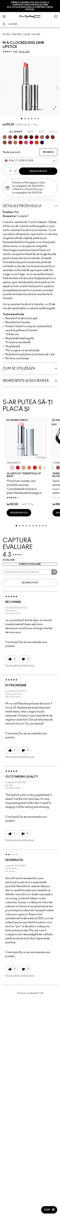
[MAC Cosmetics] (30, 16)
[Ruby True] (53, 137)
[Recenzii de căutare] (54, 572)
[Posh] (5, 142)
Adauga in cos (38, 171)
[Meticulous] (10, 137)
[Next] (43, 467)
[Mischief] (42, 137)
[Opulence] (10, 142)
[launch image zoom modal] (54, 108)
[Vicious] (26, 137)
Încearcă (48, 152)
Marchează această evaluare (19, 665)
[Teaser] (15, 142)
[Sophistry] (15, 137)
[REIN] (42, 142)
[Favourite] (12, 467)
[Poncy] (31, 137)
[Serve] (35, 467)
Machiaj (17, 34)
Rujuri (36, 34)
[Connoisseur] (26, 142)
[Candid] (29, 467)
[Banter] (18, 467)
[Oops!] (40, 467)
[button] (49, 1210)
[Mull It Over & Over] (5, 137)
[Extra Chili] (37, 137)
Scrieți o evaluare (30, 564)
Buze (27, 34)
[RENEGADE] (37, 142)
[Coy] (21, 137)
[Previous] (7, 467)
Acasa (6, 34)
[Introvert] (23, 467)
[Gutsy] (21, 142)
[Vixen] (47, 137)
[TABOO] (31, 142)
